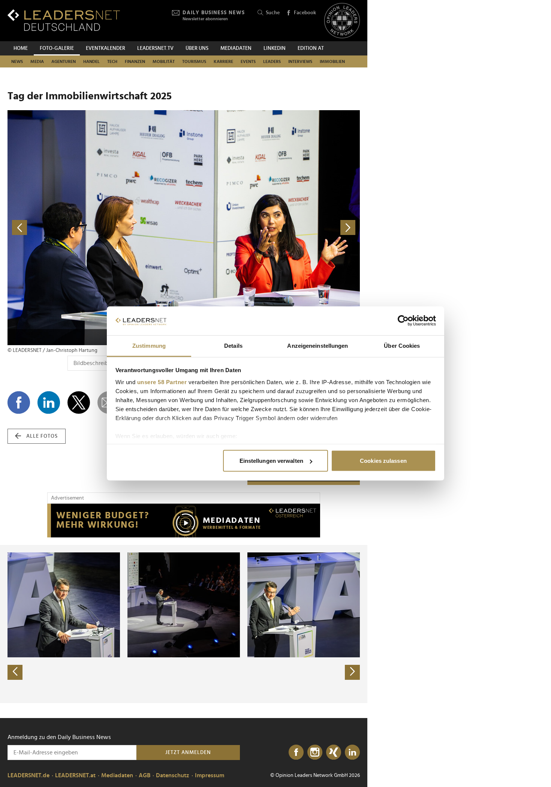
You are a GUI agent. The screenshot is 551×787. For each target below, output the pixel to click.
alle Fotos (42, 436)
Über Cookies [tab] (402, 345)
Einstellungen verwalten (271, 461)
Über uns (197, 48)
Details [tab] (233, 345)
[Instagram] (314, 752)
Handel (91, 61)
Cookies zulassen (383, 461)
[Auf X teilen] (78, 402)
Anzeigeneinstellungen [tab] (317, 345)
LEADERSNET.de (28, 775)
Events (248, 61)
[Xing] (333, 752)
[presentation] (14, 672)
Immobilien (332, 61)
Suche (273, 12)
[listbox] (183, 624)
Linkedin (275, 48)
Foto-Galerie (57, 48)
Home (20, 48)
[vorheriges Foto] (95, 227)
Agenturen (63, 61)
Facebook (305, 12)
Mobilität (164, 61)
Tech (112, 61)
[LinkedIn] (352, 752)
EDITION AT (311, 48)
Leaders (272, 61)
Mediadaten (236, 48)
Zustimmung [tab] (149, 345)
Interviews (300, 61)
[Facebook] (296, 752)
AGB (144, 775)
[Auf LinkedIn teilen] (48, 402)
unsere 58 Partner (162, 382)
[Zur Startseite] (63, 20)
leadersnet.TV (155, 48)
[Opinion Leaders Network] (342, 21)
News (17, 61)
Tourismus (194, 61)
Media (37, 61)
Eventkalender (105, 48)
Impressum (209, 775)
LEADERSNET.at (75, 775)
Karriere (223, 61)
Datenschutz (172, 775)
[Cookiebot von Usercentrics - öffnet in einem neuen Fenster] (403, 320)
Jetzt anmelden (188, 752)
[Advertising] (183, 520)
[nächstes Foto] (272, 227)
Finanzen (135, 61)
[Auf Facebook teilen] (18, 402)
